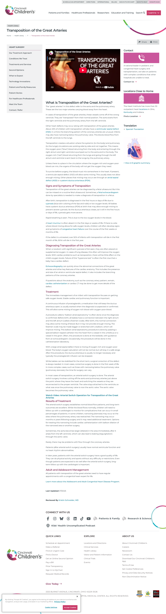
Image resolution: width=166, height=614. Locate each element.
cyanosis (50, 204)
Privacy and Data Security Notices (137, 573)
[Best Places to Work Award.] (148, 594)
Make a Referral (53, 547)
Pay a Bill (50, 562)
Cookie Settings (51, 607)
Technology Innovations (19, 81)
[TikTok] (82, 519)
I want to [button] (152, 13)
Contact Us (129, 82)
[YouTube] (88, 519)
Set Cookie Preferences (132, 569)
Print (155, 42)
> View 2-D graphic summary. (137, 163)
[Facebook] (48, 519)
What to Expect (16, 76)
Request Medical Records (57, 574)
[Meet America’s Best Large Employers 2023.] (156, 594)
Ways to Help (142, 2)
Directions (90, 2)
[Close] (77, 596)
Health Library (90, 551)
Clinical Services (91, 547)
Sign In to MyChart (54, 570)
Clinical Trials (89, 558)
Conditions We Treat (18, 59)
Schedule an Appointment (73, 2)
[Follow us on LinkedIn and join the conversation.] (75, 519)
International (103, 2)
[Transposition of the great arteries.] (135, 148)
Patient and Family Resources (22, 87)
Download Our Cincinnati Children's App (138, 559)
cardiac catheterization (56, 283)
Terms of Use (128, 565)
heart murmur (54, 223)
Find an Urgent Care (55, 551)
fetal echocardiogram (108, 192)
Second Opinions (16, 70)
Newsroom (127, 551)
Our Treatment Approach (20, 53)
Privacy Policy (59, 602)
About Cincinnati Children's (134, 543)
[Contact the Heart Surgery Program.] (141, 58)
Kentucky (128, 112)
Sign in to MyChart (126, 2)
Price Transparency (54, 566)
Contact (128, 50)
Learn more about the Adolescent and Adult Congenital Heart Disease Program (82, 482)
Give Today (52, 584)
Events (87, 562)
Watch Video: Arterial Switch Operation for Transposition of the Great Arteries (82, 396)
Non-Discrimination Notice (134, 577)
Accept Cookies (70, 607)
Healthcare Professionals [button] (83, 13)
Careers (125, 547)
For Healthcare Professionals (22, 99)
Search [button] (139, 13)
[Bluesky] (61, 519)
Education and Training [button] (122, 13)
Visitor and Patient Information (98, 555)
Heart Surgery (17, 47)
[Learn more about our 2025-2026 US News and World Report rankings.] (140, 594)
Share (144, 42)
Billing (114, 2)
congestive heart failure (73, 229)
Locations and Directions (95, 543)
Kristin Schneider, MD (68, 500)
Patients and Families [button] (59, 13)
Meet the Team (15, 104)
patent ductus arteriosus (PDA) (75, 180)
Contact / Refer (16, 110)
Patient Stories (15, 93)
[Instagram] (55, 519)
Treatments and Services (20, 64)
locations (143, 109)
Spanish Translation (135, 129)
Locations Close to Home (138, 91)
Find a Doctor (52, 555)
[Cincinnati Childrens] (24, 555)
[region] (41, 603)
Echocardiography (54, 266)
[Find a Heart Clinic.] (141, 98)
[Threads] (68, 519)
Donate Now (155, 2)
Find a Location (131, 116)
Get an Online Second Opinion (59, 558)
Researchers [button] (103, 13)
